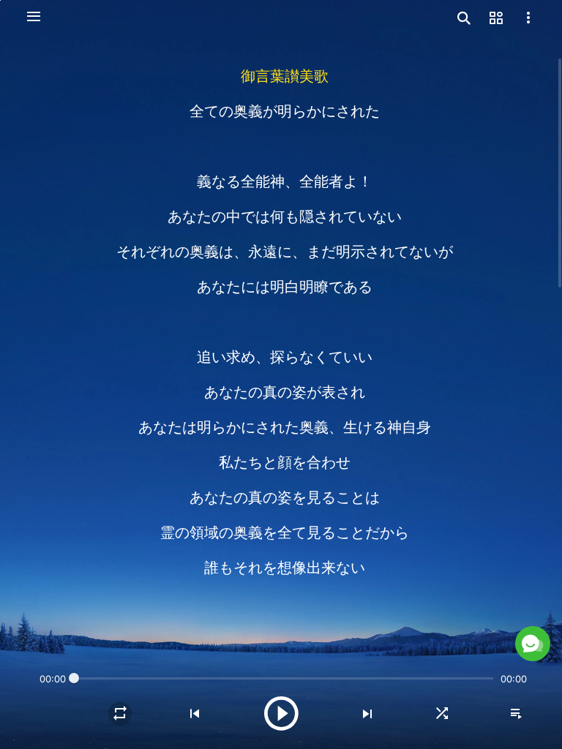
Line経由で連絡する (378, 608)
